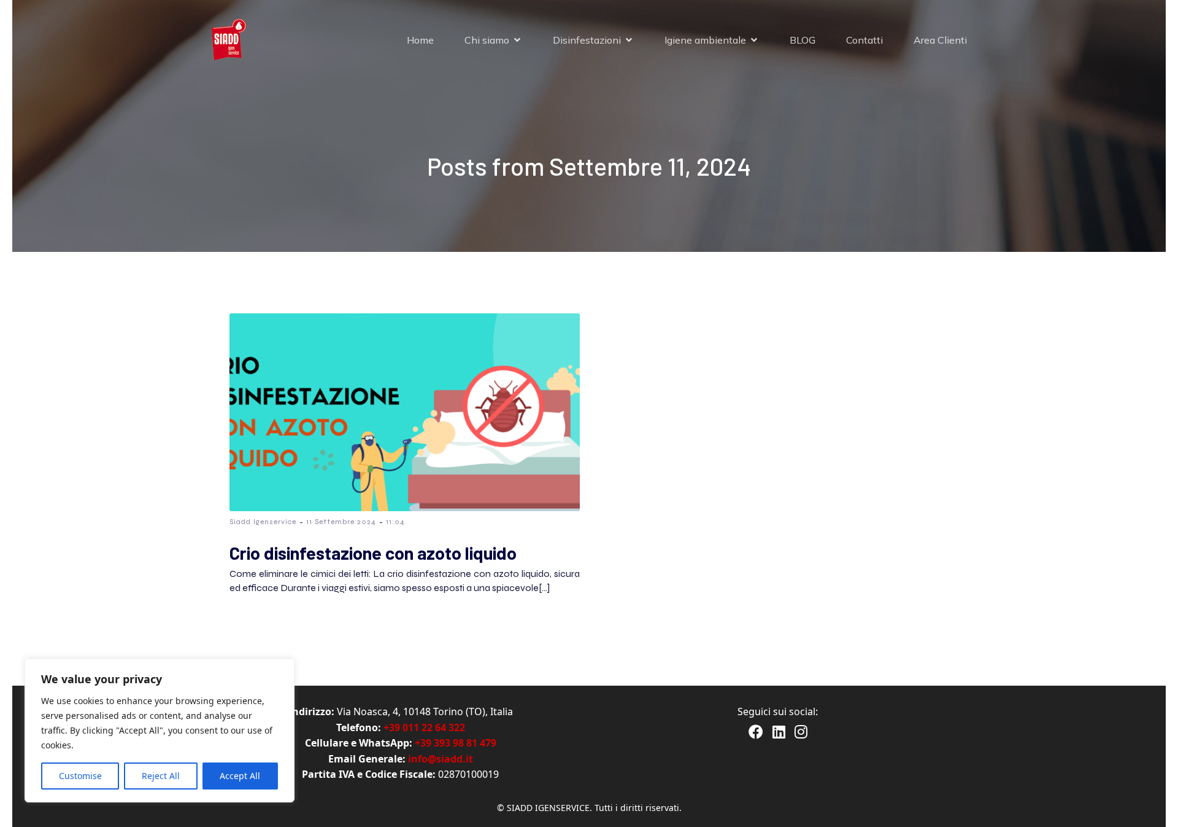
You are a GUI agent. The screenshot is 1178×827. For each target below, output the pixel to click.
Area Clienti (940, 40)
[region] (159, 730)
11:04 (395, 521)
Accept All (240, 776)
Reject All (161, 776)
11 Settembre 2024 (341, 521)
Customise (80, 776)
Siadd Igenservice (262, 521)
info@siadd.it (440, 759)
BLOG (802, 40)
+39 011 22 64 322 (424, 727)
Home (420, 40)
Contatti (864, 40)
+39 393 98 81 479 (455, 743)
